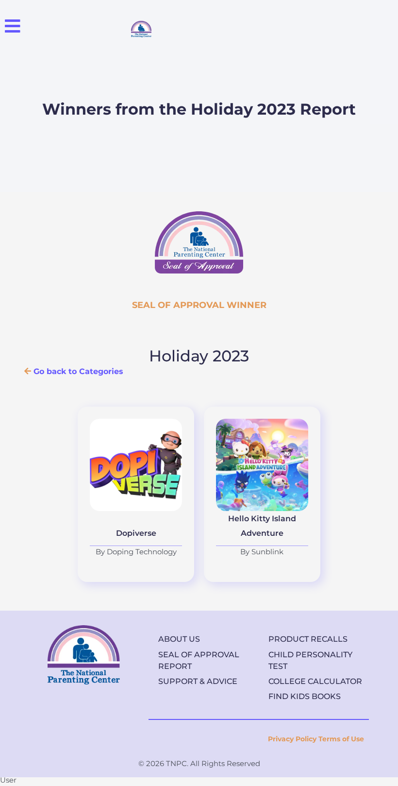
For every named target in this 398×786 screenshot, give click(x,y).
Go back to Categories (77, 371)
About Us (179, 639)
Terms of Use (341, 739)
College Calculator (315, 681)
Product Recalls (308, 639)
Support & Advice (197, 681)
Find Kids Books (304, 696)
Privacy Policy (292, 739)
